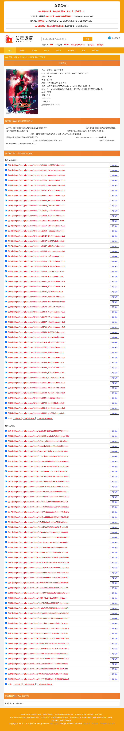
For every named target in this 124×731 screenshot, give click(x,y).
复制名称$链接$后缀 (45, 418)
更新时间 (95, 50)
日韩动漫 (23, 57)
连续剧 (34, 50)
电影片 (22, 50)
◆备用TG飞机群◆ (86, 21)
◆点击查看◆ (70, 26)
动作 (60, 82)
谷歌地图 (111, 723)
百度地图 (86, 723)
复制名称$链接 (29, 418)
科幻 (64, 82)
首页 (10, 50)
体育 (83, 50)
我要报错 (114, 165)
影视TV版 (41, 21)
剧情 (56, 82)
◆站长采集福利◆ (83, 26)
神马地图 (95, 723)
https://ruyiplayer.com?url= (83, 16)
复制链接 (17, 418)
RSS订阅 (103, 723)
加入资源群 (114, 38)
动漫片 (46, 50)
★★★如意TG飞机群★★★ (69, 21)
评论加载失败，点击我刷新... (14, 703)
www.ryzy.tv (54, 723)
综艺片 (58, 50)
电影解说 (71, 50)
